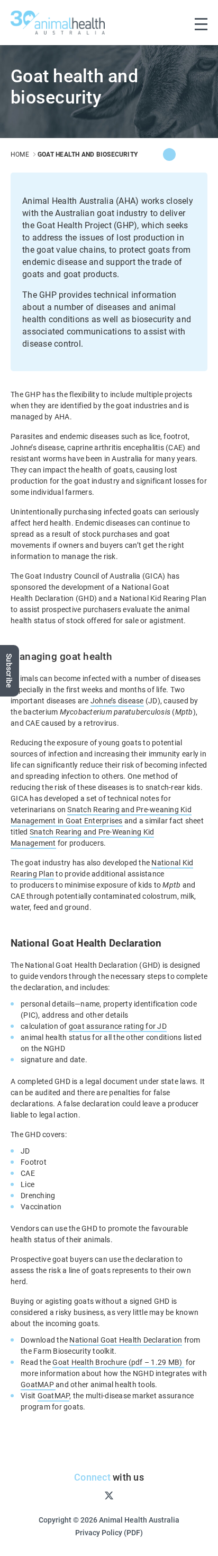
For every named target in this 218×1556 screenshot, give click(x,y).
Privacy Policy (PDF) (109, 1532)
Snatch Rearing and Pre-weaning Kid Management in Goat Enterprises (101, 815)
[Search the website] (179, 22)
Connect (92, 1477)
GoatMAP (38, 1384)
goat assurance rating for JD (118, 1026)
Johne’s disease (117, 700)
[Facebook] (185, 154)
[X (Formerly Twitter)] (169, 154)
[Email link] (201, 154)
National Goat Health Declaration (125, 1340)
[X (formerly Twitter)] (109, 1495)
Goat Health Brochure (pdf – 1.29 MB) (118, 1362)
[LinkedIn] (143, 1495)
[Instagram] (91, 1495)
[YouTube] (126, 1495)
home (20, 154)
